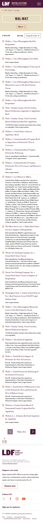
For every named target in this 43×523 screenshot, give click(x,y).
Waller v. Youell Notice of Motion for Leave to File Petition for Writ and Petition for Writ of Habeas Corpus (22, 389)
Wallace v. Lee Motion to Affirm (18, 177)
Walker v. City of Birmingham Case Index (21, 58)
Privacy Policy (26, 518)
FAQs (3, 517)
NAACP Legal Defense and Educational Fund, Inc (19, 513)
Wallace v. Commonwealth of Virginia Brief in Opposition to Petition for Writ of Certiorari (22, 142)
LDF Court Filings (12, 10)
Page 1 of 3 (22, 431)
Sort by (20, 36)
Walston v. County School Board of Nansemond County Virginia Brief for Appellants (20, 408)
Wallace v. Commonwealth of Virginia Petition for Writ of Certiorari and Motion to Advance (23, 165)
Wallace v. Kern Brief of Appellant (18, 339)
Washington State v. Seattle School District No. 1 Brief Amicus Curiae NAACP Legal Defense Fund (22, 296)
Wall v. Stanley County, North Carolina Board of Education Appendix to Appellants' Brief (22, 111)
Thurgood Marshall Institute (9, 463)
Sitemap (34, 518)
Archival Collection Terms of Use (12, 518)
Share (20, 27)
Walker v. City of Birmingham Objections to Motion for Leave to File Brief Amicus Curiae (22, 85)
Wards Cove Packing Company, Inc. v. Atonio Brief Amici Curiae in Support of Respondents (21, 275)
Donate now (10, 486)
